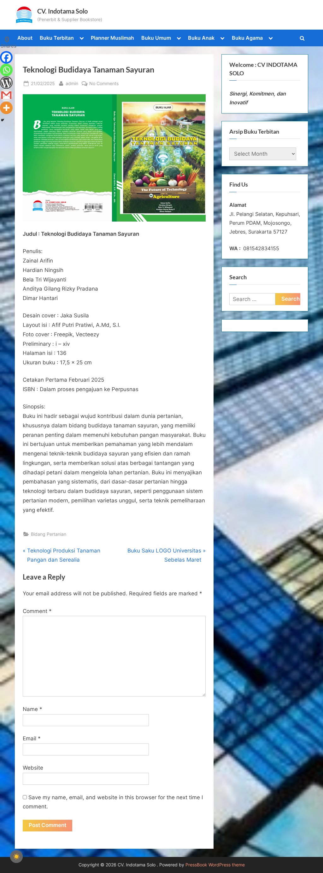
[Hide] (2, 120)
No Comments (104, 83)
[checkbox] (16, 856)
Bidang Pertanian (48, 534)
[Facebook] (6, 57)
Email (32, 738)
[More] (6, 107)
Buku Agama (247, 38)
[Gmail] (6, 95)
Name (32, 709)
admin (72, 83)
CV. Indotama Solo (62, 11)
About (24, 38)
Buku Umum (156, 38)
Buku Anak (201, 38)
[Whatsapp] (6, 70)
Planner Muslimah (112, 38)
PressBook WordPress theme (215, 864)
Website (33, 768)
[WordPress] (6, 82)
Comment (37, 611)
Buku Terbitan (57, 38)
